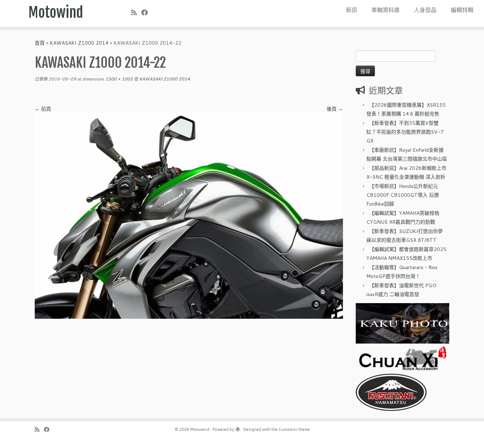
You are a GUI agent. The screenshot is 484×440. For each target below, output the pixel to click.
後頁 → (335, 108)
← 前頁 (43, 108)
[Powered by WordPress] (237, 427)
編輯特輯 (462, 10)
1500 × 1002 (118, 79)
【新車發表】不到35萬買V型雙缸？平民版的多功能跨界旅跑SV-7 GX (405, 131)
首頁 (40, 42)
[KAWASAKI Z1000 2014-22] (189, 215)
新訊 (351, 10)
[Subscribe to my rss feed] (136, 12)
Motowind (55, 12)
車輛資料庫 (385, 10)
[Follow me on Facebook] (146, 12)
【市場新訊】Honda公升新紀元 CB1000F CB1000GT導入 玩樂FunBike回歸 (402, 195)
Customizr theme (294, 429)
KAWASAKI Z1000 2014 (79, 42)
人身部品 (425, 10)
